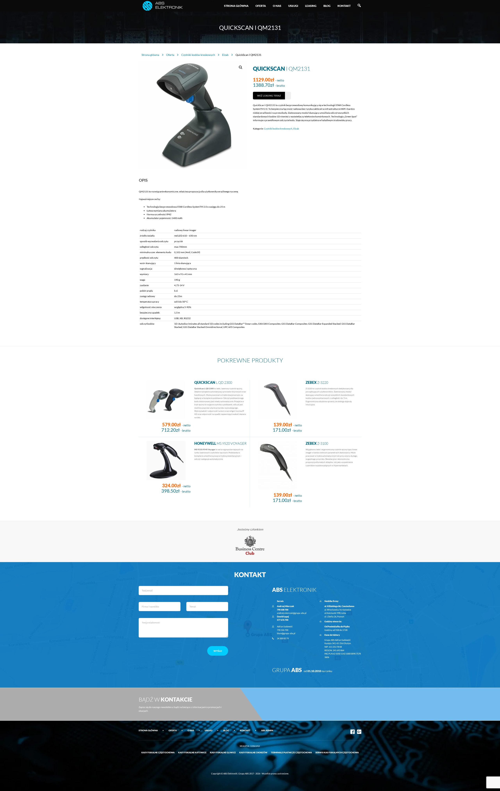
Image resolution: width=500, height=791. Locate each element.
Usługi (293, 5)
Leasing (310, 5)
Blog (326, 5)
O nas (277, 5)
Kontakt (344, 5)
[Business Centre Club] (250, 545)
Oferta (260, 5)
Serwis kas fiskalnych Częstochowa (337, 752)
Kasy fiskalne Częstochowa (158, 752)
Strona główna (236, 5)
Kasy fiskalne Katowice (192, 752)
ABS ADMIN (267, 730)
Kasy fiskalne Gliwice (223, 752)
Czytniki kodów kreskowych (198, 54)
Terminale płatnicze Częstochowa (291, 752)
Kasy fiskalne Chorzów (253, 752)
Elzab (225, 54)
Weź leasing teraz (269, 95)
